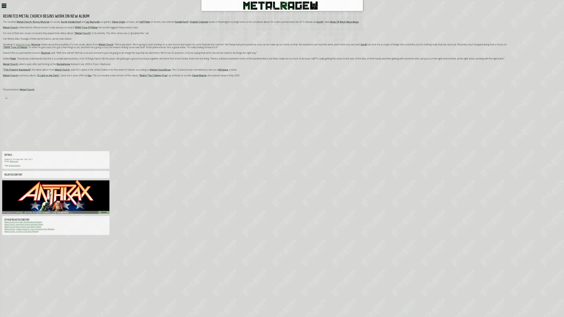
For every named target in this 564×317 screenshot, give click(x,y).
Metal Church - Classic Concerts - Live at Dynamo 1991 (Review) (29, 229)
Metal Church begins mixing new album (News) (22, 226)
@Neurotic (14, 161)
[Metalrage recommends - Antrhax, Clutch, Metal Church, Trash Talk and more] (55, 197)
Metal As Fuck (23, 44)
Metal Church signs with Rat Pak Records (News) (23, 222)
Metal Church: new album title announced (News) (23, 224)
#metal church (14, 165)
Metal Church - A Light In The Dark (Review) (21, 231)
